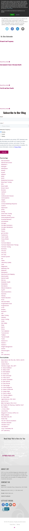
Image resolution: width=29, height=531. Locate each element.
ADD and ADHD (5, 160)
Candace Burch (5, 364)
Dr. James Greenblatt (6, 379)
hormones (4, 248)
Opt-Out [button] (17, 14)
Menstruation (4, 276)
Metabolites (4, 284)
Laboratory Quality (6, 262)
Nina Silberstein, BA (6, 416)
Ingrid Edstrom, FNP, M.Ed (8, 399)
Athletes (3, 174)
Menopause (4, 272)
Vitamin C (3, 342)
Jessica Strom (4, 401)
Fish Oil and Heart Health (7, 88)
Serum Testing (5, 319)
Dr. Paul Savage (5, 385)
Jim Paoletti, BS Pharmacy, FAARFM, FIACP (12, 405)
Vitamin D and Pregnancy (6, 41)
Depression (4, 207)
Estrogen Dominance (6, 225)
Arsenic (3, 172)
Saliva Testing (5, 315)
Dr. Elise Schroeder (6, 375)
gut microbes (4, 233)
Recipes (3, 309)
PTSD (2, 307)
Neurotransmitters (6, 292)
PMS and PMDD (5, 301)
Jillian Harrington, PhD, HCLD (8, 403)
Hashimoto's (4, 235)
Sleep (2, 325)
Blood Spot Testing (6, 182)
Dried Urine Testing (6, 213)
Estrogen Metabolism (7, 227)
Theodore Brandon (6, 422)
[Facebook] (12, 28)
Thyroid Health (5, 337)
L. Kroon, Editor (5, 409)
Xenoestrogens (5, 350)
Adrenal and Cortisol (6, 162)
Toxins (3, 339)
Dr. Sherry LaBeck (6, 393)
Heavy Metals (5, 239)
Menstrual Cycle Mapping (8, 274)
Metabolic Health (5, 282)
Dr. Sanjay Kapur (5, 391)
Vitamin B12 (4, 341)
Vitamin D (3, 344)
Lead (2, 264)
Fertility (3, 229)
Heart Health (4, 237)
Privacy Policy (9, 8)
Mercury (3, 280)
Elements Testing (6, 215)
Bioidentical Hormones (7, 180)
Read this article (4, 62)
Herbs (3, 241)
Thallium (3, 335)
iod (2, 258)
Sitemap (18, 524)
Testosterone (5, 333)
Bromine (3, 190)
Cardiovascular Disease (7, 196)
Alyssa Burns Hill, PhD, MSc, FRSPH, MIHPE (12, 360)
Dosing (3, 211)
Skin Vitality (4, 323)
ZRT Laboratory (5, 354)
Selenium (3, 317)
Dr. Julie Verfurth (5, 381)
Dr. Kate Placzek (5, 383)
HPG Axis (3, 252)
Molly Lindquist (5, 415)
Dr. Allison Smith (5, 370)
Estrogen (3, 223)
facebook (3, 504)
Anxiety (3, 170)
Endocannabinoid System (7, 217)
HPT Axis (3, 254)
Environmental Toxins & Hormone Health (10, 65)
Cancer (3, 194)
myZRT (3, 290)
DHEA (2, 209)
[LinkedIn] (17, 28)
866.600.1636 (9, 490)
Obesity (3, 295)
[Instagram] (22, 28)
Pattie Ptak (4, 418)
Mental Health (5, 278)
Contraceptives (5, 198)
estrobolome (4, 221)
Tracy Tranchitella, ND (7, 428)
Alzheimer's (4, 164)
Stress (3, 329)
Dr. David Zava (5, 373)
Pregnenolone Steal (6, 303)
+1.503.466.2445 (18, 490)
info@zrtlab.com (8, 456)
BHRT (2, 178)
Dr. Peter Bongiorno (6, 387)
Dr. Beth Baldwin (5, 371)
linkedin (6, 504)
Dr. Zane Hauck (5, 397)
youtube (14, 504)
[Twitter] (7, 28)
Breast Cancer (5, 188)
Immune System (5, 256)
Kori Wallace (4, 407)
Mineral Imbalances (6, 288)
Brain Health (4, 186)
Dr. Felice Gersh (5, 377)
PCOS (2, 299)
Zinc (2, 352)
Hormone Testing (6, 247)
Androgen (3, 166)
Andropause (4, 168)
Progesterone (5, 305)
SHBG (2, 321)
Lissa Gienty (4, 411)
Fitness (3, 231)
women (3, 348)
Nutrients (3, 294)
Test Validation (5, 331)
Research (3, 311)
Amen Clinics (4, 362)
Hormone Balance (6, 243)
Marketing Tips (5, 268)
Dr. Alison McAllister (6, 368)
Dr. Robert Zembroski (7, 389)
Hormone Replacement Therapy (9, 245)
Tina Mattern (4, 426)
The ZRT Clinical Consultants (8, 420)
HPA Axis (3, 250)
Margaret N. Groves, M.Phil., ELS (9, 413)
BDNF (2, 176)
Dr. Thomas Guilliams (6, 395)
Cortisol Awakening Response (9, 203)
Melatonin (3, 270)
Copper (3, 200)
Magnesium (4, 266)
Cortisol (3, 201)
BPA (2, 184)
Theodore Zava (5, 424)
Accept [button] (12, 14)
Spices (3, 327)
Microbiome (4, 286)
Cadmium (3, 192)
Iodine (3, 260)
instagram (10, 504)
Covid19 (3, 205)
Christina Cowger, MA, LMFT (8, 366)
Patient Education (6, 297)
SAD (2, 313)
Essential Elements (6, 219)
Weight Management (6, 346)
